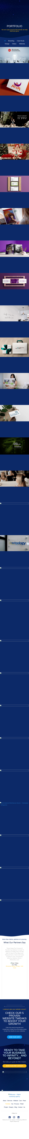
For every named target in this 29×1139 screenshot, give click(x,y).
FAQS (22, 1104)
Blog (15, 1107)
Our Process (15, 1104)
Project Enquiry (8, 1107)
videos (14, 44)
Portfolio (7, 1104)
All (5, 41)
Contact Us (21, 1107)
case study (20, 41)
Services (9, 1100)
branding (11, 41)
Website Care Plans (19, 1100)
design (7, 44)
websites (22, 44)
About (4, 1100)
